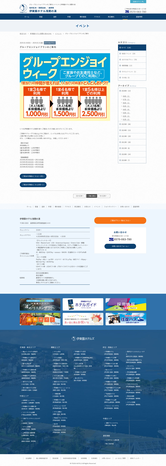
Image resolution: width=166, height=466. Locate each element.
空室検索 (139, 17)
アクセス (97, 17)
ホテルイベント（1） (129, 71)
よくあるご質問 (120, 458)
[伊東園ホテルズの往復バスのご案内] (126, 319)
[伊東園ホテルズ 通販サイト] (40, 319)
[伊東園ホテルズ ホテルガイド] (83, 304)
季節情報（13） (127, 65)
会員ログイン (137, 1)
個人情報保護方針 (42, 458)
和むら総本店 (109, 444)
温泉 (54, 17)
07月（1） (126, 99)
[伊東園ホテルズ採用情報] (126, 304)
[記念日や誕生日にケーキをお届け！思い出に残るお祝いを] (83, 319)
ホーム (26, 17)
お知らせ (87, 207)
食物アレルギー (135, 458)
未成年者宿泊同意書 (69, 458)
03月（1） (126, 113)
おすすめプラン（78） (130, 59)
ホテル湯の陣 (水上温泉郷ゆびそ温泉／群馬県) (83, 366)
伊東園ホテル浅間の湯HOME (41, 33)
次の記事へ (103, 196)
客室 (40, 17)
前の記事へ (80, 196)
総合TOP (23, 33)
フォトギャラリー (110, 207)
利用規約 (94, 458)
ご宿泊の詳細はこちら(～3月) (32, 176)
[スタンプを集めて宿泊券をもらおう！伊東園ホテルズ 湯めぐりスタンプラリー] (40, 304)
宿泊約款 (55, 458)
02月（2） (126, 116)
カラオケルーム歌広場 (112, 440)
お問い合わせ (125, 207)
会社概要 (29, 458)
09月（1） (126, 96)
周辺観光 (111, 17)
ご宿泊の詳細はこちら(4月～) (32, 184)
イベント (125, 17)
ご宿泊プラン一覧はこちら (119, 220)
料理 (69, 17)
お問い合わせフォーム (120, 246)
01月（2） (126, 119)
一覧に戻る (92, 196)
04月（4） (126, 109)
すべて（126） (127, 47)
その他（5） (126, 77)
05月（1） (126, 106)
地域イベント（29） (129, 53)
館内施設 (83, 17)
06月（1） (126, 103)
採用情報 (84, 458)
